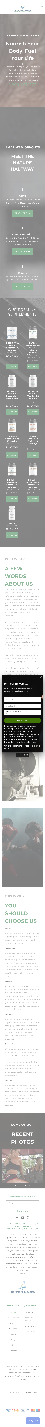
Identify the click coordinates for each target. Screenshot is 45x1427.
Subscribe (22, 720)
